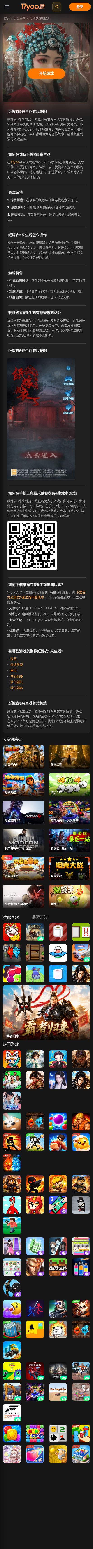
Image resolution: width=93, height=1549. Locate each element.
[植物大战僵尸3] (58, 1496)
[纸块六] (12, 973)
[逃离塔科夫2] (58, 1371)
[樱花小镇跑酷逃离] (12, 1246)
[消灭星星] (35, 1433)
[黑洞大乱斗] (12, 1329)
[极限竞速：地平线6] (12, 1412)
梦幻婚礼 (16, 682)
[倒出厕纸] (58, 973)
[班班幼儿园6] (12, 1371)
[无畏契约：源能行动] (35, 1496)
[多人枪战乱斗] (81, 1184)
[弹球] (58, 1121)
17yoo (14, 162)
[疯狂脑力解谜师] (81, 1246)
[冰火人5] (12, 953)
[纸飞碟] (58, 953)
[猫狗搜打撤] (12, 1184)
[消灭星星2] (12, 1433)
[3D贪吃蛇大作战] (35, 1454)
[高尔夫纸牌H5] (81, 932)
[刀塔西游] (35, 1059)
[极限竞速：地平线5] (81, 953)
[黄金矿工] (58, 1454)
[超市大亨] (81, 1454)
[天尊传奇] (81, 973)
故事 (13, 659)
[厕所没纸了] (58, 932)
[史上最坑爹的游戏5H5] (12, 932)
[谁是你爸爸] (81, 1371)
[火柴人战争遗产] (12, 1288)
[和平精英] (12, 1496)
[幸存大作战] (35, 1204)
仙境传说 (16, 664)
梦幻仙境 (16, 676)
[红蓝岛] (35, 1121)
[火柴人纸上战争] (35, 1142)
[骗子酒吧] (81, 1308)
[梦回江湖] (35, 1080)
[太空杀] (12, 1516)
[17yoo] (32, 7)
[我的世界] (58, 1267)
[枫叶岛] (12, 1059)
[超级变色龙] (81, 1392)
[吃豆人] (12, 1308)
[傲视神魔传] (81, 1059)
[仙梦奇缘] (12, 1100)
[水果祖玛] (12, 1475)
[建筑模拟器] (12, 1392)
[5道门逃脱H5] (35, 953)
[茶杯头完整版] (12, 1537)
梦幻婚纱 (16, 688)
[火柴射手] (35, 1184)
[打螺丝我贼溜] (58, 1329)
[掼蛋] (81, 1142)
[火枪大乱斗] (58, 1184)
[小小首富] (58, 1059)
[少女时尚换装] (12, 1454)
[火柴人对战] (35, 1308)
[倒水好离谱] (81, 1267)
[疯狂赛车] (12, 1350)
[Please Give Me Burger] (81, 1433)
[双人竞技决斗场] (58, 1204)
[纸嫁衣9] (81, 1496)
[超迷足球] (12, 1080)
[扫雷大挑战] (58, 1433)
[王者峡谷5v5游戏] (35, 1267)
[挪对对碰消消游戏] (12, 1267)
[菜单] (6, 6)
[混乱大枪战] (81, 1204)
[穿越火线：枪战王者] (81, 1516)
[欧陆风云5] (35, 932)
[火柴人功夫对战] (12, 1142)
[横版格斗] (58, 1142)
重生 (13, 670)
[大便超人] (12, 1204)
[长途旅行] (58, 1392)
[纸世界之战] (35, 973)
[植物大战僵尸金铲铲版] (35, 1516)
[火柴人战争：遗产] (58, 1516)
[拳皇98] (81, 1121)
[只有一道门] (35, 1329)
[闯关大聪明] (35, 1246)
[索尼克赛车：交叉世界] (35, 1392)
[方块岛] (12, 1225)
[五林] (12, 1121)
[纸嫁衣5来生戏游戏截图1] (42, 418)
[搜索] (56, 6)
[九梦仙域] (58, 1080)
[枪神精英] (58, 1308)
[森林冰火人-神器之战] (12, 1163)
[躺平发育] (58, 1246)
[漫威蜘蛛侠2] (35, 1371)
